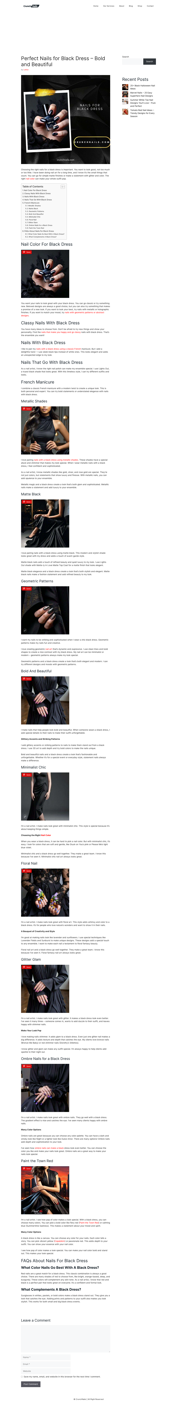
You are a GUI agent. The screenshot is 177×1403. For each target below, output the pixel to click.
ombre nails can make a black (49, 1148)
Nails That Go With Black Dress (38, 200)
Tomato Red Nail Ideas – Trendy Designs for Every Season (142, 113)
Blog (131, 6)
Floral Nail (32, 220)
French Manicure (31, 203)
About (121, 6)
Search (125, 57)
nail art (48, 649)
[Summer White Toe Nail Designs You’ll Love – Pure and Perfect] (125, 101)
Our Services (108, 6)
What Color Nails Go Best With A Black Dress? (46, 234)
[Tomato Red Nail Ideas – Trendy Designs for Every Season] (125, 112)
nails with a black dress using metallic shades (56, 460)
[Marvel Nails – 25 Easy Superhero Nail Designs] (125, 94)
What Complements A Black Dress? (42, 237)
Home (95, 6)
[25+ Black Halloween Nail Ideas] (125, 87)
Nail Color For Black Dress (35, 190)
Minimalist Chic (34, 217)
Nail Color (46, 835)
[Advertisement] (88, 30)
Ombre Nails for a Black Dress (40, 225)
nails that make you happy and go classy (61, 332)
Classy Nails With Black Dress (37, 193)
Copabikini (60, 1241)
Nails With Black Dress (34, 196)
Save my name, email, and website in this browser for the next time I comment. (62, 1376)
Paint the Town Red (36, 228)
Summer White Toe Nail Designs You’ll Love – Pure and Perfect (143, 103)
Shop (140, 6)
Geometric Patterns (36, 211)
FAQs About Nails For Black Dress (39, 231)
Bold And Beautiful (36, 214)
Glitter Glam (33, 222)
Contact (150, 6)
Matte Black (33, 208)
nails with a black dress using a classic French (58, 349)
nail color (30, 179)
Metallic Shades (34, 206)
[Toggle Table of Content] (61, 187)
